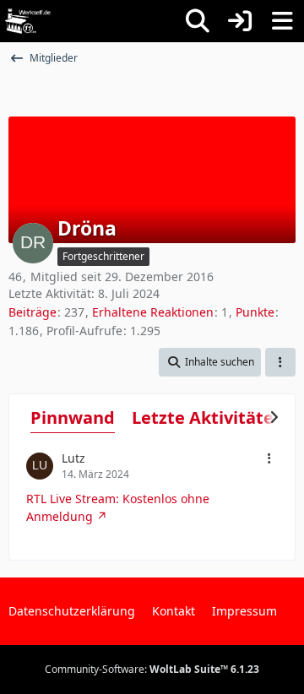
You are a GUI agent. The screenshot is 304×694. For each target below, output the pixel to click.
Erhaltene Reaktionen (153, 312)
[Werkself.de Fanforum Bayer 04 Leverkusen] (28, 21)
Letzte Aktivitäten (208, 417)
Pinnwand (72, 417)
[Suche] (197, 21)
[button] (210, 362)
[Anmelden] (240, 21)
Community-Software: (152, 669)
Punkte (255, 312)
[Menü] (282, 21)
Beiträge (32, 312)
